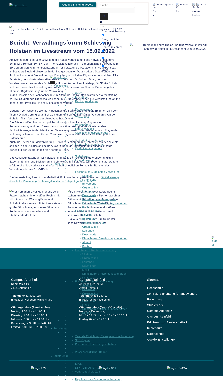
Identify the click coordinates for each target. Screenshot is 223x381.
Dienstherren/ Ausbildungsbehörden (104, 273)
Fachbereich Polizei (87, 211)
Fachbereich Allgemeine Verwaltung (97, 172)
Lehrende (88, 191)
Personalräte (83, 125)
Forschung (60, 328)
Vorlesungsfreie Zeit (87, 371)
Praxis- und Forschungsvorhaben (95, 344)
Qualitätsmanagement (88, 148)
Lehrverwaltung (84, 128)
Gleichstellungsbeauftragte (91, 132)
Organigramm (83, 109)
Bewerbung (89, 183)
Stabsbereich (83, 156)
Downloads (89, 195)
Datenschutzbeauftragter (90, 144)
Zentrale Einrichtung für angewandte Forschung (104, 336)
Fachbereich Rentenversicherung (95, 250)
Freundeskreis (84, 160)
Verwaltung (82, 117)
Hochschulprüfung (93, 222)
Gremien (80, 113)
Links (85, 269)
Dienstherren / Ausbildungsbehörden (104, 203)
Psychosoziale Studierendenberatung (98, 379)
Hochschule (61, 85)
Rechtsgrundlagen (86, 101)
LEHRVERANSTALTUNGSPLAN (95, 367)
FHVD (79, 93)
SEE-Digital (82, 340)
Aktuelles (26, 29)
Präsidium (81, 97)
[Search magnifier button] (104, 16)
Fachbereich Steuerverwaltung (94, 281)
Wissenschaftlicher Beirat (90, 352)
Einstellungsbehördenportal (99, 199)
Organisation (90, 187)
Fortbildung (89, 179)
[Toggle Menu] (52, 82)
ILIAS (78, 363)
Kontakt (87, 207)
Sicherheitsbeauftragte (89, 140)
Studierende (61, 356)
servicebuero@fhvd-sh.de (36, 299)
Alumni (86, 242)
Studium (59, 164)
